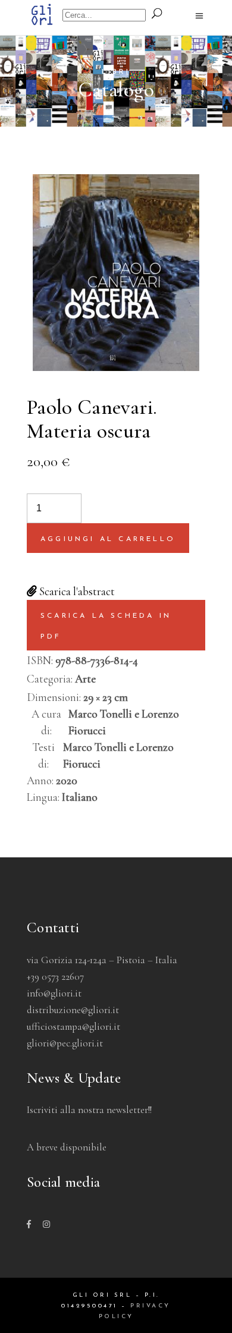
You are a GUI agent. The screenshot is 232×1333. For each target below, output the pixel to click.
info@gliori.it (54, 993)
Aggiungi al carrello (107, 539)
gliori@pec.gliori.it (65, 1043)
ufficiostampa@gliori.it (73, 1026)
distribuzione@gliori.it (73, 1010)
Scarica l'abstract (76, 591)
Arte (85, 679)
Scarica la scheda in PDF (105, 626)
